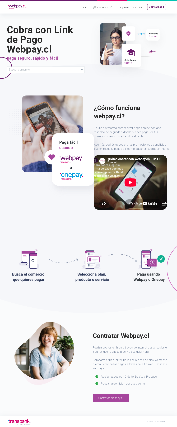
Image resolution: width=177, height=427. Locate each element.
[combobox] (46, 70)
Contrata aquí (157, 7)
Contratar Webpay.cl (110, 398)
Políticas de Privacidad (155, 422)
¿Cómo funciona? (102, 7)
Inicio (84, 7)
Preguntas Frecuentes (130, 7)
